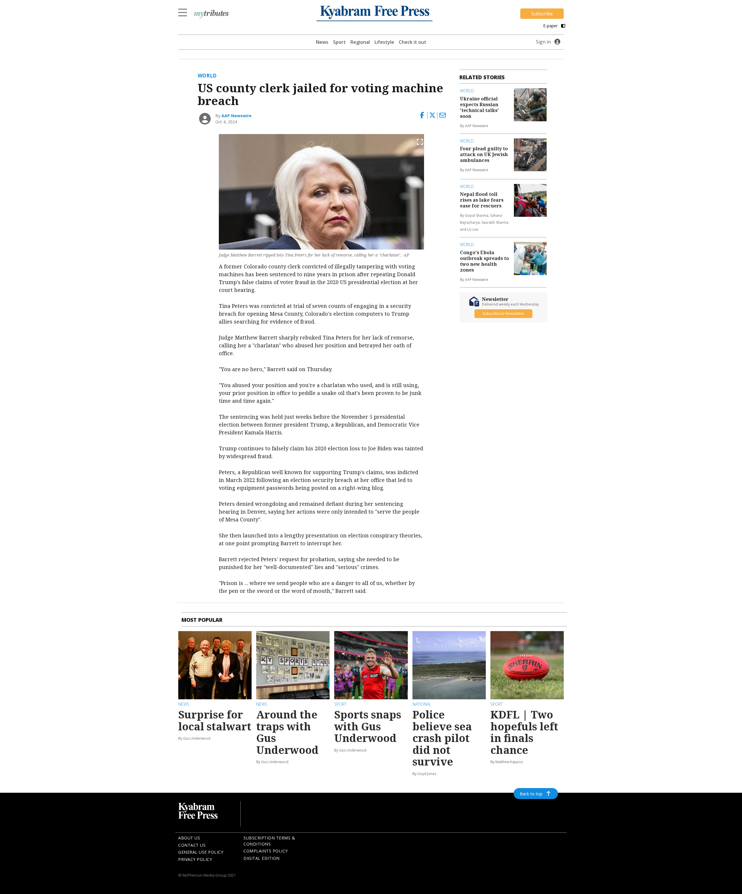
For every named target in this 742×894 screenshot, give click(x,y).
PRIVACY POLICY (195, 859)
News (322, 42)
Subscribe (542, 13)
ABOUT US (189, 838)
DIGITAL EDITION (261, 858)
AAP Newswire (236, 115)
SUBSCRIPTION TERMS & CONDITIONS (269, 841)
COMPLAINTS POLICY (265, 851)
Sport (339, 42)
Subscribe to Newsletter (503, 313)
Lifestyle (384, 42)
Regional (360, 42)
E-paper (551, 25)
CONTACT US (191, 845)
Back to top (531, 794)
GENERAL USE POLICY (200, 852)
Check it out (412, 42)
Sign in (543, 42)
